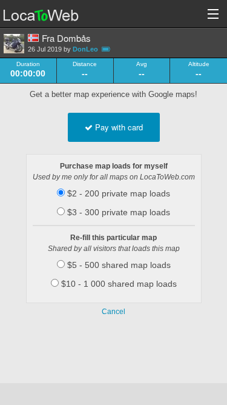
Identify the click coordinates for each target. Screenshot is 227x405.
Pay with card (118, 127)
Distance (85, 64)
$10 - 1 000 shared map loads (118, 284)
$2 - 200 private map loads (117, 193)
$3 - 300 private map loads (117, 212)
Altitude (198, 64)
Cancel (113, 311)
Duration (28, 64)
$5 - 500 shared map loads (118, 265)
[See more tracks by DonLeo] (14, 43)
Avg (141, 64)
